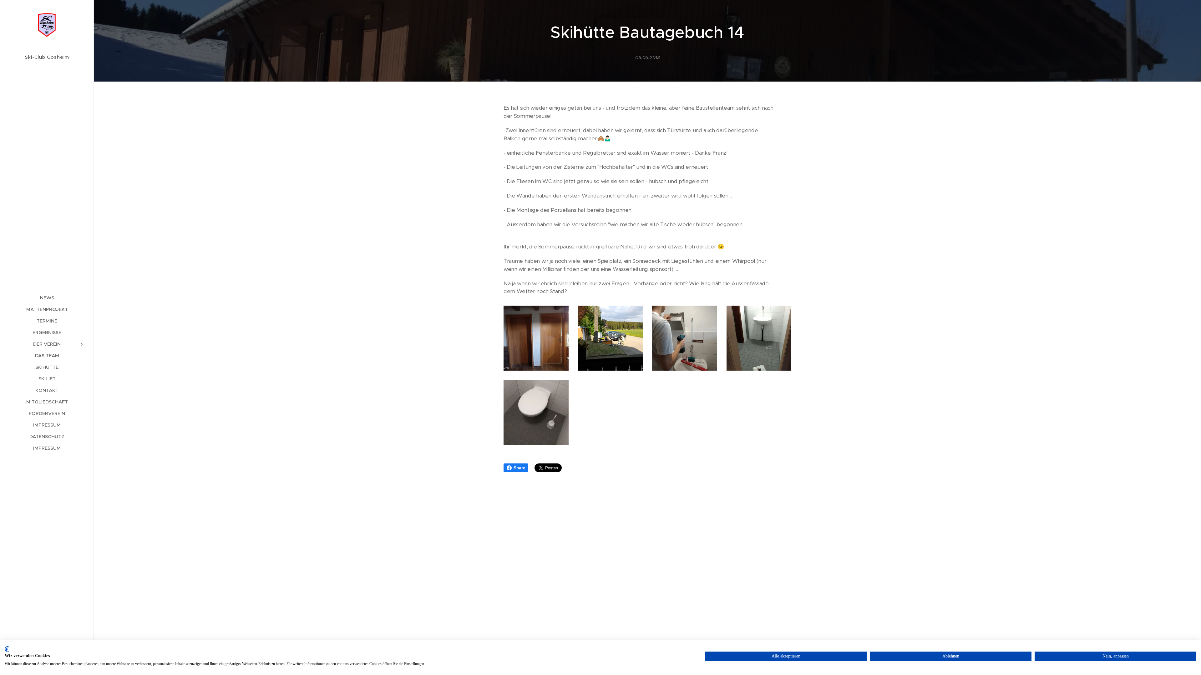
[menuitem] (47, 297)
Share (519, 467)
